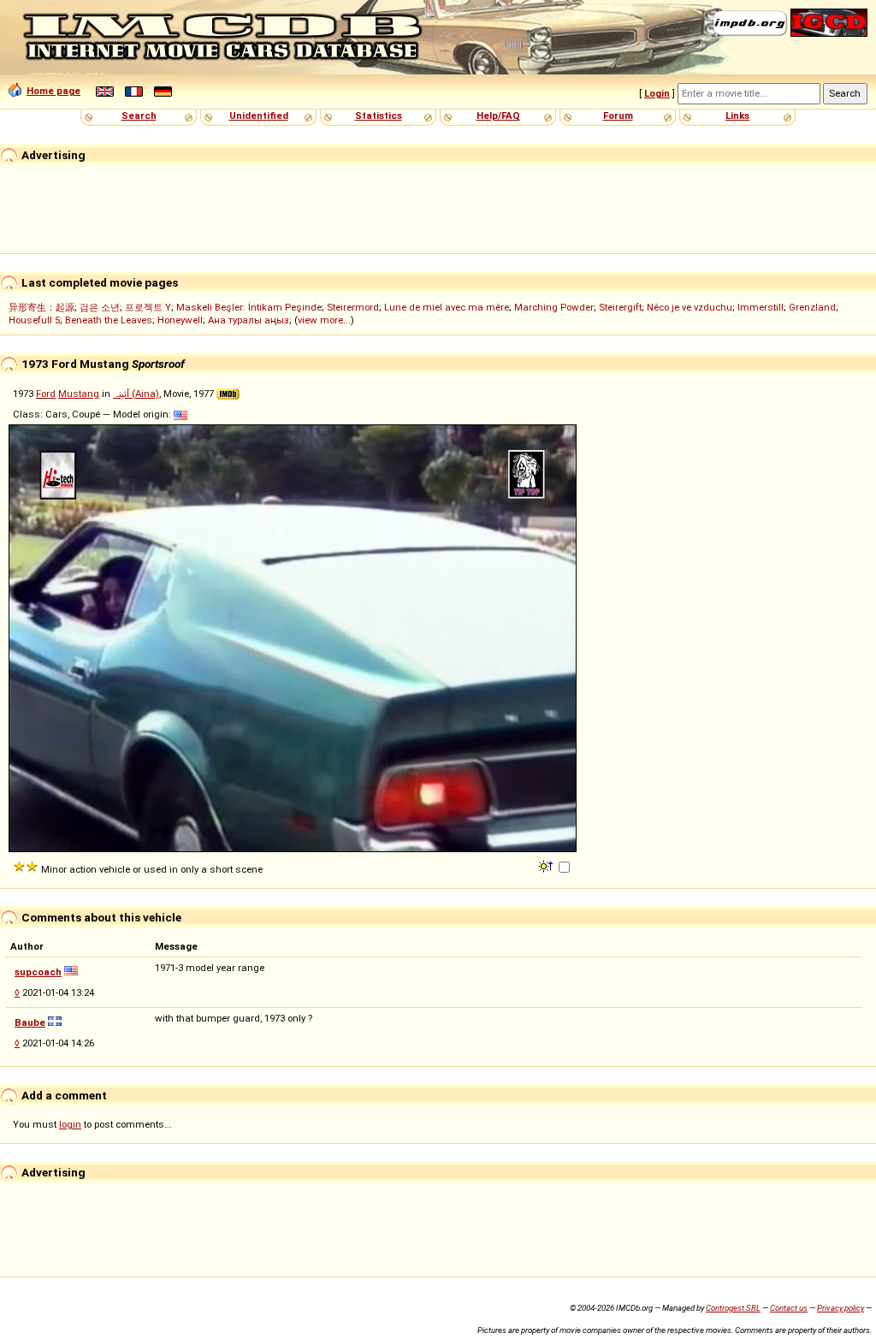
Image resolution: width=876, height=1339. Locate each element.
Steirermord (353, 307)
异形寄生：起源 (41, 307)
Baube (30, 1022)
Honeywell (180, 320)
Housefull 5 (34, 320)
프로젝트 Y (148, 307)
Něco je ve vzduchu (689, 307)
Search (139, 115)
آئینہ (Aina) (136, 394)
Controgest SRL (733, 1307)
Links (737, 115)
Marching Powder (554, 307)
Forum (618, 115)
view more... (324, 320)
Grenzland (812, 307)
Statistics (378, 115)
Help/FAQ (498, 115)
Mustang (78, 394)
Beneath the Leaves (108, 320)
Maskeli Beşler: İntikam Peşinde (249, 307)
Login (657, 93)
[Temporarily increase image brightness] (547, 865)
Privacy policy (840, 1307)
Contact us (789, 1307)
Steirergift (620, 307)
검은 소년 (100, 307)
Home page (53, 91)
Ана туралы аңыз (248, 320)
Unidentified (258, 115)
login (70, 1124)
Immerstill (760, 307)
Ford (46, 394)
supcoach (38, 972)
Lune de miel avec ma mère (446, 307)
